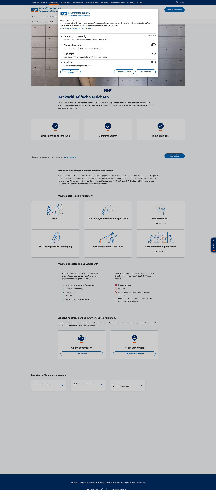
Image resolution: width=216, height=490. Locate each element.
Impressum (86, 28)
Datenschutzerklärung (69, 28)
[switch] (153, 44)
